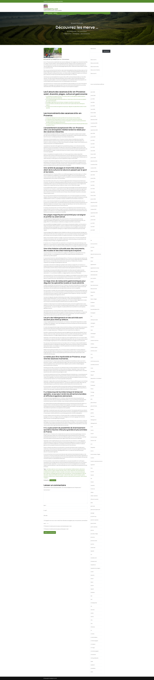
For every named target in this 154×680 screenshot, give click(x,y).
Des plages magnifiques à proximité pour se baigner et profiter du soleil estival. (63, 102)
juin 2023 (93, 223)
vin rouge (93, 647)
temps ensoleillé (59, 476)
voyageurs (46, 477)
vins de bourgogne (94, 651)
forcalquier (93, 385)
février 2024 (93, 195)
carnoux (92, 326)
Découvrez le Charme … (95, 70)
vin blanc (92, 633)
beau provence (94, 288)
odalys (92, 492)
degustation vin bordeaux (96, 378)
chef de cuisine (94, 350)
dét (77, 470)
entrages (92, 381)
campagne (93, 323)
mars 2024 (93, 192)
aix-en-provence (59, 469)
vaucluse (92, 609)
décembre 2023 (94, 202)
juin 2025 (93, 140)
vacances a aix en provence (74, 476)
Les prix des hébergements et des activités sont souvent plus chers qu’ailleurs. (63, 117)
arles (64, 469)
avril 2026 (93, 105)
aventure (50, 470)
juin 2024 (93, 181)
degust (92, 375)
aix (91, 240)
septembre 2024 (94, 171)
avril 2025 (93, 147)
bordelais (93, 306)
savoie (92, 578)
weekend (93, 665)
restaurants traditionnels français (56, 474)
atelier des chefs (94, 271)
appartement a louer (95, 268)
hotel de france (94, 437)
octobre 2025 (93, 126)
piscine (92, 530)
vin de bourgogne (94, 640)
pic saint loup (93, 516)
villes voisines (84, 476)
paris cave (93, 506)
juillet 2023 (93, 219)
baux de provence (94, 285)
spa (91, 596)
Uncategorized (76, 33)
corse (92, 368)
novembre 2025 (94, 123)
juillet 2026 (93, 95)
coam (92, 357)
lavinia (92, 451)
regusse (92, 551)
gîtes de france (94, 406)
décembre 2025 (94, 119)
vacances (65, 476)
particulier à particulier (95, 509)
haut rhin (92, 416)
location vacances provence (96, 461)
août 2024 (93, 174)
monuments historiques (79, 472)
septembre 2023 (94, 212)
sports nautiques (78, 474)
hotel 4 (92, 430)
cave (92, 330)
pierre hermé (93, 523)
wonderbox (93, 668)
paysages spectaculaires (56, 473)
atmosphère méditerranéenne (72, 469)
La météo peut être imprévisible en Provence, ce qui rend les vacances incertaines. (64, 119)
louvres (92, 471)
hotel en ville (93, 440)
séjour (72, 474)
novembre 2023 (94, 206)
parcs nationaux (47, 473)
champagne (93, 333)
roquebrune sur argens (95, 568)
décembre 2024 (94, 161)
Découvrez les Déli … (95, 63)
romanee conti (94, 561)
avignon (54, 470)
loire (92, 468)
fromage (92, 392)
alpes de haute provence (96, 254)
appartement (93, 264)
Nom (45, 505)
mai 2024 (93, 185)
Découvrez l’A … (94, 59)
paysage (92, 513)
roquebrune (93, 564)
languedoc (93, 447)
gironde (92, 395)
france (92, 388)
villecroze (93, 627)
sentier (92, 585)
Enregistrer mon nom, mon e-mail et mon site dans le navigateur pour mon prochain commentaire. (66, 520)
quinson (92, 544)
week (92, 661)
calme (65, 470)
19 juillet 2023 (48, 59)
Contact (55, 13)
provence (93, 537)
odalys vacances (94, 495)
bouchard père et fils (95, 309)
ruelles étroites (67, 474)
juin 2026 (93, 99)
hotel (92, 426)
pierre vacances (94, 526)
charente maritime (94, 340)
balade (92, 281)
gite (91, 399)
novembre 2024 (94, 164)
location (92, 457)
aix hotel (92, 247)
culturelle (93, 371)
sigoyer (92, 589)
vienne (92, 616)
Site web (45, 515)
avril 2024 (93, 188)
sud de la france (51, 476)
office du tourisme (94, 499)
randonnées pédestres (77, 473)
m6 (91, 478)
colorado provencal (95, 364)
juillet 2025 (93, 137)
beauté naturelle (59, 470)
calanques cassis (94, 319)
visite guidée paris (94, 658)
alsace (92, 257)
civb (91, 354)
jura (91, 444)
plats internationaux (67, 473)
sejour (92, 582)
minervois (93, 488)
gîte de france (93, 402)
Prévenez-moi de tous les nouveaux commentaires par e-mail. (58, 526)
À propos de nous (48, 13)
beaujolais (93, 292)
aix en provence (94, 243)
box (91, 316)
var (91, 606)
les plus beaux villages (95, 454)
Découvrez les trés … (95, 66)
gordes (92, 409)
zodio (92, 671)
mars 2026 (93, 109)
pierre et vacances (94, 520)
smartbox (93, 592)
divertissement (81, 470)
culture (68, 470)
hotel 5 (92, 433)
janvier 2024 (93, 199)
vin (91, 630)
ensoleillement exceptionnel (50, 472)
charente (92, 337)
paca (92, 502)
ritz (91, 554)
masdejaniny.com (51, 9)
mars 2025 (93, 150)
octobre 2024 (93, 168)
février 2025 (93, 154)
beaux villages (94, 299)
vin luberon (93, 644)
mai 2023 (92, 226)
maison (92, 482)
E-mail (45, 510)
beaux (92, 295)
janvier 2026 (93, 116)
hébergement (93, 419)
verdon (92, 613)
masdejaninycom (56, 59)
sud (91, 599)
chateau (92, 344)
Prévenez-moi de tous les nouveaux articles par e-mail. (57, 529)
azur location (93, 278)
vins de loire (93, 654)
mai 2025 (93, 143)
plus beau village (94, 533)
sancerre (92, 575)
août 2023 (93, 216)
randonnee (93, 547)
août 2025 (93, 133)
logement (93, 464)
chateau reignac (94, 347)
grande (92, 413)
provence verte (94, 540)
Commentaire (47, 490)
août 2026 (93, 92)
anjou (92, 261)
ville (91, 623)
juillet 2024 (93, 178)
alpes (92, 250)
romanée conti (94, 558)
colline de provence (95, 361)
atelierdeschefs (94, 274)
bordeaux (93, 302)
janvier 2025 (93, 157)
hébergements (94, 423)
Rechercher (93, 48)
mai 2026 (93, 102)
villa (91, 620)
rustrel (92, 571)
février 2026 (93, 112)
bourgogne (93, 312)
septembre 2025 (94, 130)
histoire (58, 472)
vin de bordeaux (94, 637)
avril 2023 (93, 230)
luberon (92, 475)
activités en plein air (51, 469)
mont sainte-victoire (69, 472)
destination (73, 470)
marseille (62, 472)
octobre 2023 (93, 209)
